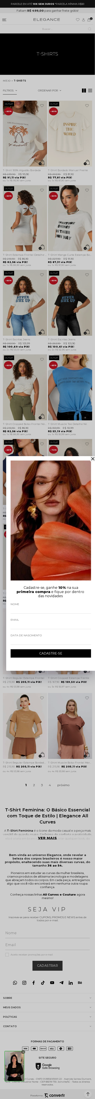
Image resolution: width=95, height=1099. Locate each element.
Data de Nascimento (26, 635)
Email (15, 619)
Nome (15, 604)
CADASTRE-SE (50, 653)
